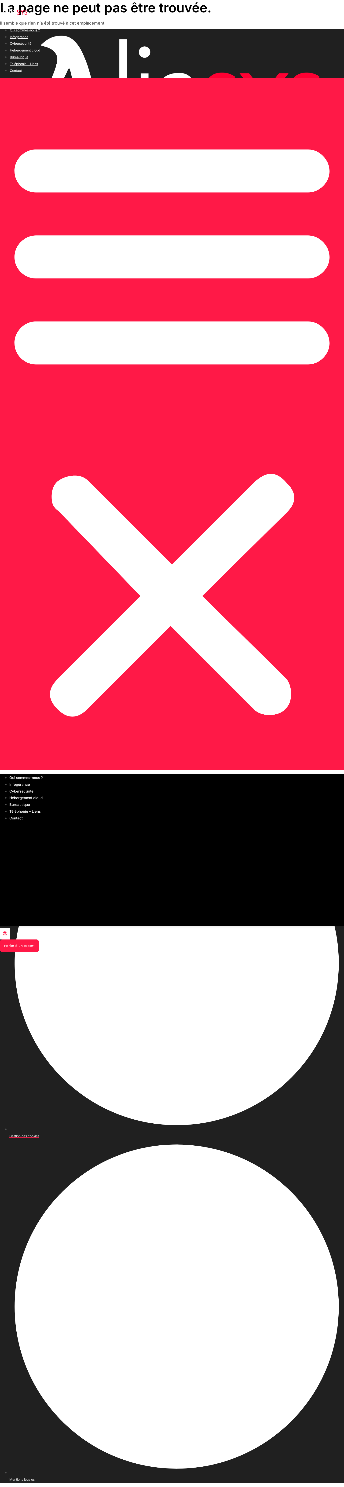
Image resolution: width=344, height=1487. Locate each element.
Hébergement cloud (25, 50)
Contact (16, 71)
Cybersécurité (20, 43)
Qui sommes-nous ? (25, 30)
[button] (172, 424)
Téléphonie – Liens (24, 64)
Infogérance (19, 37)
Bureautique (19, 57)
